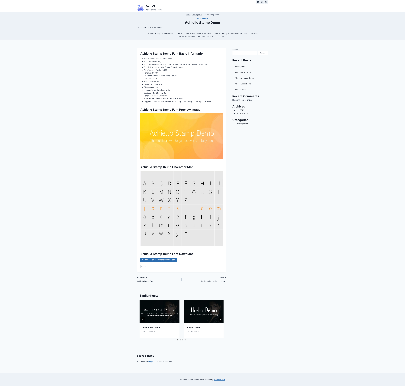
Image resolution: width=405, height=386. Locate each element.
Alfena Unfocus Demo (244, 78)
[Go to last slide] (143, 319)
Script (143, 266)
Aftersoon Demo (151, 327)
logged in (152, 361)
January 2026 (242, 113)
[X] (262, 2)
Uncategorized (202, 18)
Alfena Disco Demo (243, 84)
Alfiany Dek (240, 67)
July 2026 (240, 110)
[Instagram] (266, 2)
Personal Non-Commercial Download (158, 260)
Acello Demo (193, 327)
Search (235, 49)
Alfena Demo (240, 90)
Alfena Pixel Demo (243, 72)
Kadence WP (219, 380)
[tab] (177, 339)
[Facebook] (258, 2)
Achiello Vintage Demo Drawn (213, 279)
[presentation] (159, 311)
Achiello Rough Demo (146, 279)
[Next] (220, 319)
